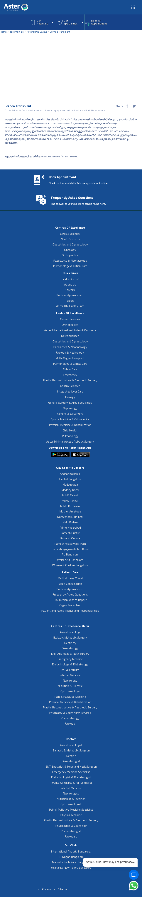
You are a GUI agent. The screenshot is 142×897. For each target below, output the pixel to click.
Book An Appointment (99, 22)
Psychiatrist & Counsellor (71, 825)
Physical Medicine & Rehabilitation (70, 425)
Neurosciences (70, 336)
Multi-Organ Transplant (70, 358)
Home (3, 32)
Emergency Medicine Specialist (71, 772)
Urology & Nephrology (70, 352)
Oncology (70, 250)
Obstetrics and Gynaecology (70, 244)
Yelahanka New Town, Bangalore (71, 867)
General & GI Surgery (70, 413)
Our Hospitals (42, 22)
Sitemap (63, 889)
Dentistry (70, 643)
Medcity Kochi (70, 490)
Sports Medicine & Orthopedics (70, 419)
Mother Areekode (70, 511)
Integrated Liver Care (70, 391)
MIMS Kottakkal (70, 506)
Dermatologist (71, 761)
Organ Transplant (70, 605)
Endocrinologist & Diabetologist (71, 777)
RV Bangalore (70, 554)
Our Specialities (71, 22)
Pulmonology (70, 436)
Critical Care (70, 369)
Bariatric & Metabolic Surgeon (71, 750)
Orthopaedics (70, 255)
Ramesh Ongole (70, 538)
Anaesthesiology (70, 632)
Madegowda (70, 484)
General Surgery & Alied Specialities (70, 402)
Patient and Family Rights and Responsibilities (70, 610)
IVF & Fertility (70, 669)
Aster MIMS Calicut (37, 32)
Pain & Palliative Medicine (70, 696)
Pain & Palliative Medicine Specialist (71, 809)
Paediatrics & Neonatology (70, 260)
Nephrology (70, 408)
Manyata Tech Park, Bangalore (71, 862)
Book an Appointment (70, 295)
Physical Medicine (71, 815)
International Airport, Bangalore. (71, 851)
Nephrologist (71, 793)
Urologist (71, 836)
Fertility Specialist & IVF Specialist (71, 782)
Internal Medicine (70, 675)
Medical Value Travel (70, 578)
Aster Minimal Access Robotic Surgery (70, 441)
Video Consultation (70, 583)
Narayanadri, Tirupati (70, 517)
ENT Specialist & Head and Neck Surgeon (71, 766)
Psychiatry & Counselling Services (70, 712)
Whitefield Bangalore (70, 560)
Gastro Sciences (70, 386)
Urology (70, 397)
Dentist (71, 755)
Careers (70, 290)
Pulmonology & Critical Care (70, 266)
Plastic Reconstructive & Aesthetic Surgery (70, 380)
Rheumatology (70, 718)
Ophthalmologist (71, 804)
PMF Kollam (70, 522)
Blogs (70, 300)
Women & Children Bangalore (70, 565)
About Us (70, 284)
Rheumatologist (71, 831)
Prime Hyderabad (70, 527)
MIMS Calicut (70, 495)
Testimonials (17, 32)
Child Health (70, 430)
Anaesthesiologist (71, 745)
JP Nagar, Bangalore (71, 857)
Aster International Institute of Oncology (70, 330)
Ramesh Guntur (70, 533)
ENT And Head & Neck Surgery (70, 653)
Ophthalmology (70, 691)
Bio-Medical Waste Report (70, 600)
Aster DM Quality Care (70, 306)
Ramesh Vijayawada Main (70, 543)
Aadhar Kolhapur (70, 473)
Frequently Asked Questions (70, 594)
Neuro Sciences (70, 239)
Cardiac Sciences (70, 233)
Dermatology (70, 648)
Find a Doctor (70, 279)
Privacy (46, 889)
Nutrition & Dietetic (70, 686)
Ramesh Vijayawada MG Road (70, 549)
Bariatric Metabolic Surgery (70, 637)
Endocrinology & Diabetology (70, 664)
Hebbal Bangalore (70, 479)
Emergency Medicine (70, 659)
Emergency (70, 374)
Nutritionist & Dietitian (71, 799)
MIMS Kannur (70, 500)
